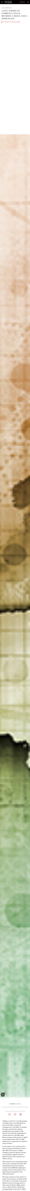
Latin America (7, 7)
